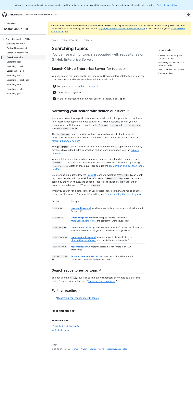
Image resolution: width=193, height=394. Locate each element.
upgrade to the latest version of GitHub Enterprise (122, 28)
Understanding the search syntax (123, 194)
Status (93, 349)
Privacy (84, 349)
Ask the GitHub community (67, 326)
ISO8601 (91, 174)
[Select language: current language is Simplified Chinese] (188, 14)
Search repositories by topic (75, 270)
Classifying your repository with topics (78, 297)
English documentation (167, 5)
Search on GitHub (16, 29)
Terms (75, 349)
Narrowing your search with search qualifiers (88, 111)
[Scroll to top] (187, 388)
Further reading (64, 290)
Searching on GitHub (80, 40)
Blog (125, 349)
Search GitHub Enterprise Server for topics (87, 69)
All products (11, 23)
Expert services (114, 349)
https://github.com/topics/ (66, 140)
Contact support (62, 330)
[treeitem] (24, 39)
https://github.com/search (84, 86)
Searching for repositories (101, 281)
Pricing (101, 349)
